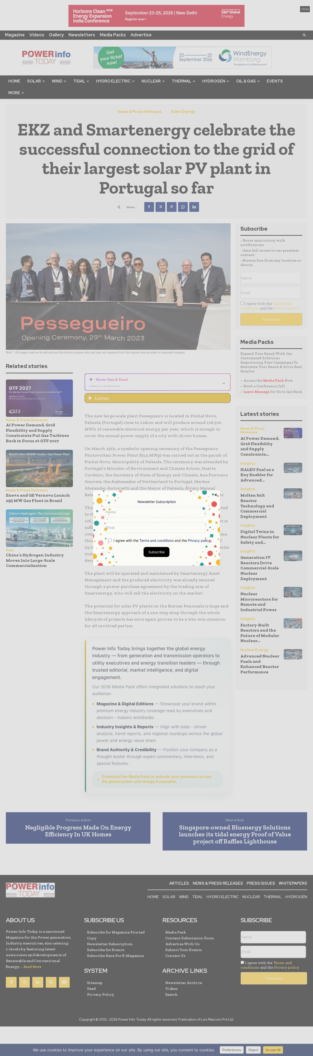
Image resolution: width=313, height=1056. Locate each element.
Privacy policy (199, 540)
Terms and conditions (156, 540)
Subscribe (156, 552)
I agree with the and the (161, 540)
